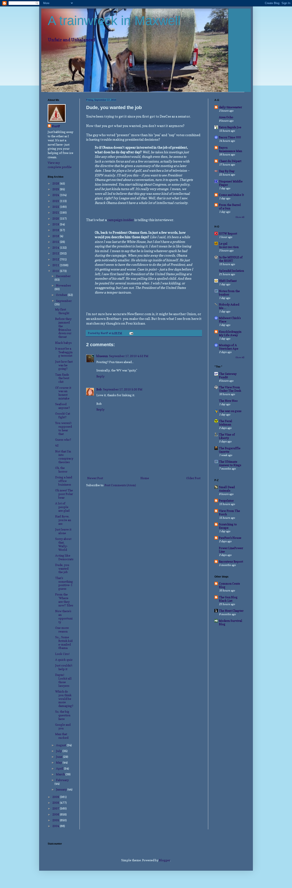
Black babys (63, 342)
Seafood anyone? (62, 405)
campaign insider (120, 220)
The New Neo (228, 400)
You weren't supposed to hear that (63, 428)
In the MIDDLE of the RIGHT (231, 258)
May (59, 762)
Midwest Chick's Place (230, 319)
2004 (56, 826)
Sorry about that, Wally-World (63, 544)
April (60, 768)
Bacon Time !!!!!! (230, 137)
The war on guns (230, 411)
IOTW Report (228, 233)
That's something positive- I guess (64, 583)
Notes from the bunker (229, 292)
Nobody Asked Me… (229, 306)
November (63, 285)
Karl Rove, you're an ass (63, 519)
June (59, 756)
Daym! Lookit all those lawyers (63, 680)
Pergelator (226, 500)
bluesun (102, 356)
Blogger (164, 860)
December (63, 276)
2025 (56, 189)
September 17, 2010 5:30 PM (122, 389)
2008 (56, 802)
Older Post (193, 478)
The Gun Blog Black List (228, 598)
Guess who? (63, 439)
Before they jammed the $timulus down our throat (63, 327)
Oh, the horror (61, 469)
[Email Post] (131, 333)
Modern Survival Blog (230, 622)
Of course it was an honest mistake (63, 393)
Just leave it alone (63, 531)
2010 (56, 271)
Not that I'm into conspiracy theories (64, 456)
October (62, 295)
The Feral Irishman (225, 422)
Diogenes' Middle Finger (231, 182)
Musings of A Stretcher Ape (228, 346)
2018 (56, 230)
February (62, 780)
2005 (56, 820)
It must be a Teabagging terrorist (63, 352)
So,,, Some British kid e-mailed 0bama (63, 642)
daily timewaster (230, 107)
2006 (56, 814)
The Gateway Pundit (228, 375)
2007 (56, 808)
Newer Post (95, 478)
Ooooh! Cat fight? (62, 415)
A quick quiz (63, 659)
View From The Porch (229, 512)
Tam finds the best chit (62, 378)
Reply (100, 376)
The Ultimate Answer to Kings (230, 463)
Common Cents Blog (229, 585)
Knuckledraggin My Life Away (230, 333)
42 (57, 445)
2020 (56, 218)
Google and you (63, 726)
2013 (56, 253)
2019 (56, 224)
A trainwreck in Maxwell (114, 20)
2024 (56, 195)
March (60, 774)
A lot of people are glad (62, 506)
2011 (56, 265)
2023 (56, 201)
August (61, 745)
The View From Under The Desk (230, 388)
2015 (56, 242)
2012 (56, 259)
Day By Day (226, 171)
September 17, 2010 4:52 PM (128, 356)
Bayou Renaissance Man (230, 149)
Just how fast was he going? (64, 365)
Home (144, 478)
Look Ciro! (62, 654)
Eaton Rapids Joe (230, 127)
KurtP (56, 126)
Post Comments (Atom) (120, 485)
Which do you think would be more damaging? (64, 699)
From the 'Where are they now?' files (64, 599)
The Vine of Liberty (227, 436)
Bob (99, 389)
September (64, 301)
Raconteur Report (231, 561)
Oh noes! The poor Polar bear (64, 493)
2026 (56, 183)
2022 (56, 206)
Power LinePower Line (231, 549)
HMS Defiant (228, 280)
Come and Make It (231, 195)
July (59, 751)
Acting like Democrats (64, 557)
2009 (56, 797)
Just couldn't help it (63, 667)
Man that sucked (61, 735)
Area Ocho (226, 117)
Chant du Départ (230, 161)
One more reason (62, 629)
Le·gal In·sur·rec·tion (229, 245)
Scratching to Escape (228, 525)
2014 (56, 247)
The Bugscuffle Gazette (229, 449)
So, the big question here (62, 715)
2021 (56, 212)
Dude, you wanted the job (62, 568)
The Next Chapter (231, 610)
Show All (239, 217)
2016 (56, 236)
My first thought (62, 311)
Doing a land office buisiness (63, 480)
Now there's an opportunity (63, 616)
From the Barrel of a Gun (230, 206)
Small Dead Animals (227, 488)
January (61, 789)
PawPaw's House (230, 537)
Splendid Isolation (231, 270)
